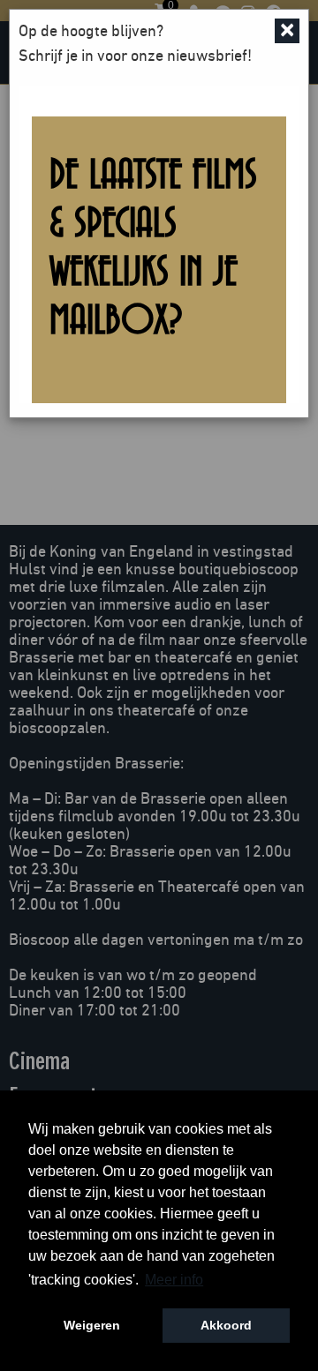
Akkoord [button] (226, 1325)
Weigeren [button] (92, 1325)
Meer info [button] (174, 1279)
